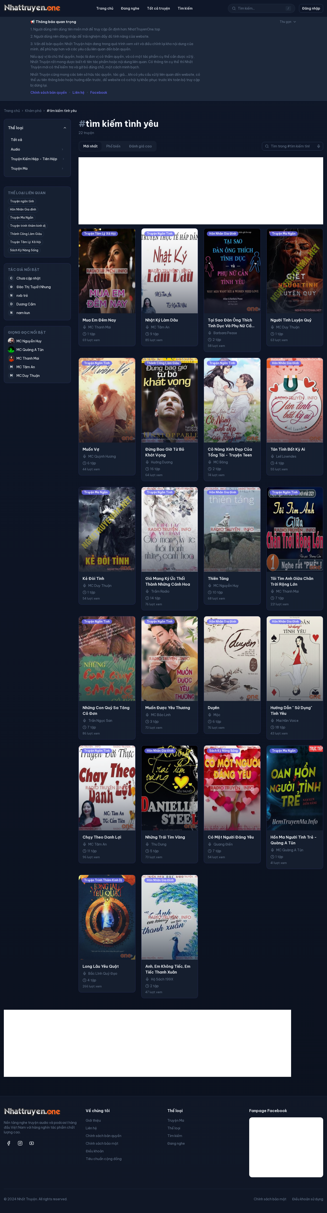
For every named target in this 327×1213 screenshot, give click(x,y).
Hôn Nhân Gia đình (23, 209)
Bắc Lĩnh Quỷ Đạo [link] (102, 973)
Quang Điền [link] (223, 844)
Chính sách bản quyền (48, 92)
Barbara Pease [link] (225, 333)
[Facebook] (8, 1143)
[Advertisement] (201, 190)
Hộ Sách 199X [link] (162, 979)
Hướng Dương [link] (162, 462)
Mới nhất (90, 146)
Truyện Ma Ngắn (21, 217)
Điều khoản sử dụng (307, 1199)
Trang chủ (104, 8)
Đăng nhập (311, 8)
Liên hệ (79, 92)
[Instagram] (20, 1143)
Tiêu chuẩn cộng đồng (104, 1159)
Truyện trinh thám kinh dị (27, 225)
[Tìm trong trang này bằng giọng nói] (318, 146)
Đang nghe (130, 8)
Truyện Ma (175, 1120)
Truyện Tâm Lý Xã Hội (25, 242)
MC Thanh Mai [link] (99, 327)
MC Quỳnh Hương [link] (102, 456)
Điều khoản (95, 1151)
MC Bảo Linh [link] (161, 715)
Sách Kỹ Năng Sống (24, 250)
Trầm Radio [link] (160, 591)
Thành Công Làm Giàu (26, 234)
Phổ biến (113, 146)
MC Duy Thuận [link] (287, 327)
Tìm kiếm (185, 8)
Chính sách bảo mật (102, 1143)
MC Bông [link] (221, 462)
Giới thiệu (93, 1120)
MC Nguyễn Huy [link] (226, 585)
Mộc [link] (217, 715)
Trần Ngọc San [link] (100, 720)
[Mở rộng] (62, 149)
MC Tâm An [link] (160, 327)
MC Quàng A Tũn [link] (289, 850)
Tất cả (16, 140)
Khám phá (33, 111)
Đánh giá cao (140, 146)
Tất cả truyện (158, 8)
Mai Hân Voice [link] (287, 720)
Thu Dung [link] (158, 844)
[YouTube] (31, 1143)
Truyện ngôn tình (22, 201)
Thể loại (173, 1128)
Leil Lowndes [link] (286, 456)
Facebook (98, 92)
